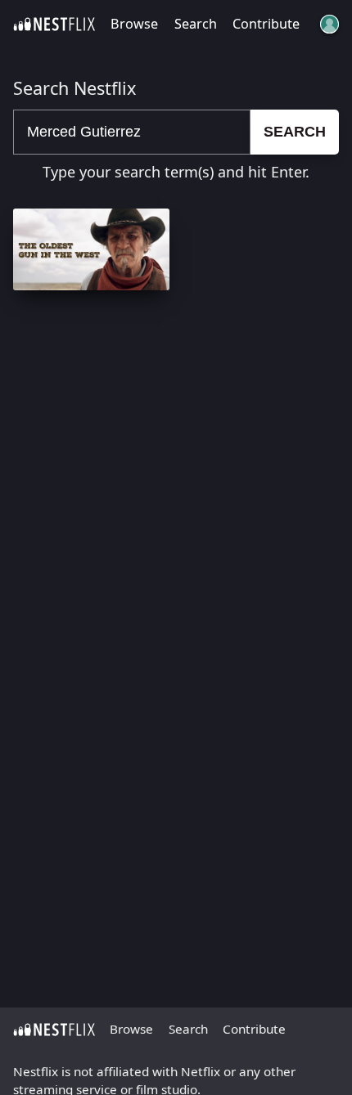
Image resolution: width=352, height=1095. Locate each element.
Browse (134, 24)
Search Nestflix (74, 88)
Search (195, 24)
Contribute (266, 24)
